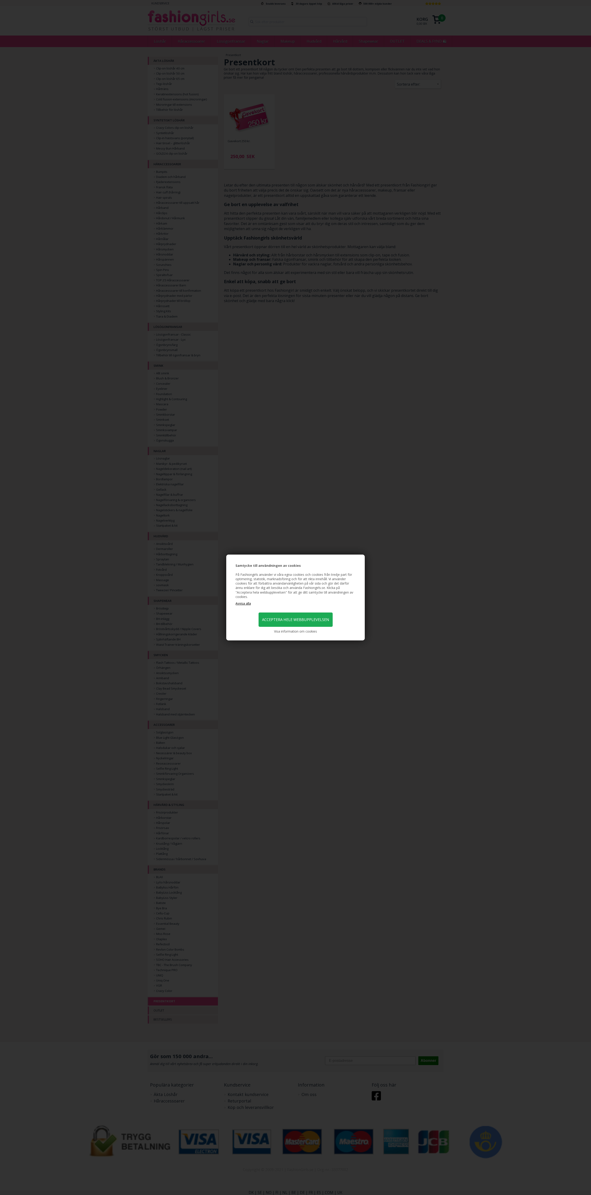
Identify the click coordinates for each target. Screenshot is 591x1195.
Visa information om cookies (295, 631)
